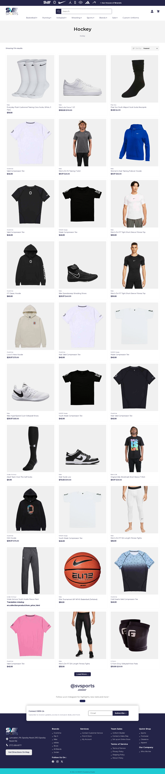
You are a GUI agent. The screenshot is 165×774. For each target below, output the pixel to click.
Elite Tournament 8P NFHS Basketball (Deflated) (78, 599)
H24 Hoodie (11, 538)
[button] (158, 11)
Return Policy (118, 758)
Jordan (56, 752)
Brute (56, 746)
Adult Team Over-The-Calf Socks (19, 477)
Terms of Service (119, 748)
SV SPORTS (78, 772)
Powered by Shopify (89, 772)
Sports (143, 733)
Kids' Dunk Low (65, 477)
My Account (87, 739)
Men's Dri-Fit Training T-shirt (70, 171)
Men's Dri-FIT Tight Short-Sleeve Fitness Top (128, 232)
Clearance (144, 739)
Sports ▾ (90, 18)
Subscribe (120, 713)
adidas (56, 743)
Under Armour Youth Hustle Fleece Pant (23, 599)
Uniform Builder (119, 733)
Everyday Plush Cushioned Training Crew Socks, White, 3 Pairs (29, 108)
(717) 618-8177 (15, 745)
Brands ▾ (103, 18)
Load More (82, 674)
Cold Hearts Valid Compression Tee (124, 599)
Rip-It (56, 736)
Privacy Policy (118, 751)
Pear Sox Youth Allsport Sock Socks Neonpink (128, 107)
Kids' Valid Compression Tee (69, 355)
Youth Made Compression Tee (70, 416)
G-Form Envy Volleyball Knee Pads (124, 664)
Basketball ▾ (31, 18)
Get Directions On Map (18, 752)
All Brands (57, 749)
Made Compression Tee (68, 232)
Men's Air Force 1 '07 (67, 107)
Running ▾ (46, 18)
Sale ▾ (114, 18)
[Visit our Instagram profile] (82, 701)
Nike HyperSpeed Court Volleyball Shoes (22, 416)
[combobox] (86, 11)
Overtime (57, 733)
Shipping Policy (119, 755)
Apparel (144, 743)
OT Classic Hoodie (14, 293)
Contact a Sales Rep (120, 736)
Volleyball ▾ (61, 18)
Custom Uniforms (131, 18)
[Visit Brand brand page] (47, 3)
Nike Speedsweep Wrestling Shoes (72, 293)
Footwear (144, 736)
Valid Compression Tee (15, 171)
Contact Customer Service (92, 733)
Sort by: (139, 48)
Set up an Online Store (121, 739)
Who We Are (146, 751)
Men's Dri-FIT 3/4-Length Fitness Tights (126, 538)
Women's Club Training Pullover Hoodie (126, 171)
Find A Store (87, 736)
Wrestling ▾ (77, 18)
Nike (55, 739)
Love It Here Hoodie (15, 355)
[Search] (58, 11)
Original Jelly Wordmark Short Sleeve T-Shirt (128, 477)
